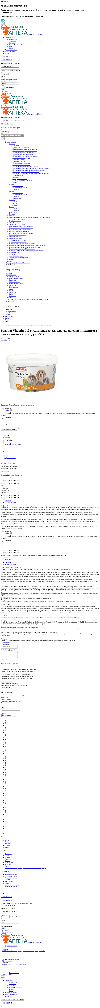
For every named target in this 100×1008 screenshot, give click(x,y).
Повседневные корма (19, 187)
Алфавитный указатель (12, 885)
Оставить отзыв (6, 642)
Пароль (3, 83)
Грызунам (12, 200)
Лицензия (12, 43)
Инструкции (9, 316)
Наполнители (17, 198)
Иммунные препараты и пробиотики (24, 149)
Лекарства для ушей (19, 161)
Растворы (15, 177)
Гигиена (11, 215)
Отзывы (19, 567)
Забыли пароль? (6, 93)
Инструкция (12, 567)
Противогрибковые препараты (22, 154)
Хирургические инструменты (22, 180)
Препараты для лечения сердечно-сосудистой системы (30, 173)
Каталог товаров (10, 142)
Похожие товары (15, 444)
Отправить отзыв (7, 682)
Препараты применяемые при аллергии (25, 166)
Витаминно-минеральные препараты (24, 151)
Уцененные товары (18, 219)
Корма (14, 201)
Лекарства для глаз (18, 159)
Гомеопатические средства (21, 158)
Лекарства (12, 144)
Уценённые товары (15, 221)
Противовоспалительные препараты (24, 156)
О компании (9, 37)
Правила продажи (11, 887)
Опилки (15, 203)
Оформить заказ (11, 275)
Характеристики (10, 502)
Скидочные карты (11, 876)
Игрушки (12, 214)
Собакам (11, 184)
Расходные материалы (19, 179)
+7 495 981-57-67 (6, 60)
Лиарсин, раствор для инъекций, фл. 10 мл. (15, 685)
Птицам (11, 207)
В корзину (9, 273)
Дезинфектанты (17, 175)
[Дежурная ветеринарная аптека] (14, 103)
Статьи (11, 48)
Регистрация (5, 91)
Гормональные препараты (21, 165)
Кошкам (11, 191)
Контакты (8, 53)
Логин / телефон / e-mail (9, 79)
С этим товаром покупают (9, 684)
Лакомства (16, 189)
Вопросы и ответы (11, 51)
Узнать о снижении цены (9, 429)
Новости (11, 46)
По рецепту (8, 320)
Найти (22, 135)
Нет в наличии (6, 559)
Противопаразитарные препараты (23, 152)
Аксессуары (13, 212)
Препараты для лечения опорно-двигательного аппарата (31, 168)
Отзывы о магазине (15, 44)
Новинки (8, 318)
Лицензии (8, 844)
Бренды (7, 314)
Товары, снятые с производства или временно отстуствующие (29, 217)
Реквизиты (12, 41)
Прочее (14, 182)
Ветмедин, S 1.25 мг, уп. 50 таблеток (18, 263)
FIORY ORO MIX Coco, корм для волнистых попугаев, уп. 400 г (27, 299)
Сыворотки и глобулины (20, 147)
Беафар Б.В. (8, 410)
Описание (8, 501)
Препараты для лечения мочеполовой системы (28, 170)
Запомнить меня (8, 87)
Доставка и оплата (11, 50)
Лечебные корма (17, 186)
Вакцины (15, 145)
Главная (7, 325)
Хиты (6, 322)
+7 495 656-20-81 (6, 56)
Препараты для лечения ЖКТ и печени (25, 172)
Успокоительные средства (21, 163)
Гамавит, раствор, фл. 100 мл (10, 701)
